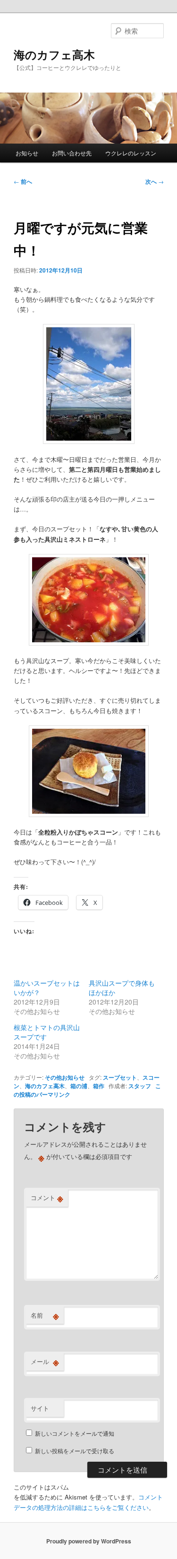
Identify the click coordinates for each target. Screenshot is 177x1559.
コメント (47, 1197)
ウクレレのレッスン (130, 153)
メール (45, 1361)
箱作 (98, 1086)
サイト (40, 1408)
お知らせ (27, 153)
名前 (45, 1315)
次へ (154, 181)
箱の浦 (78, 1086)
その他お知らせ (64, 1077)
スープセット (120, 1077)
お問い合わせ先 (72, 153)
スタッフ (139, 1086)
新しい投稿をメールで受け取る (74, 1451)
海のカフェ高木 (54, 54)
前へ (23, 181)
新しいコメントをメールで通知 (74, 1433)
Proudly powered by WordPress (88, 1541)
